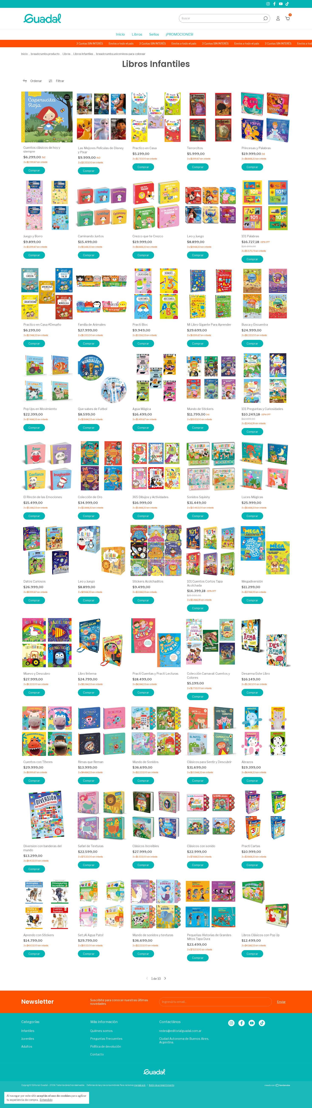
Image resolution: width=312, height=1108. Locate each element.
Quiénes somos (101, 1031)
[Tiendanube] (277, 1085)
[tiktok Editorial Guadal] (287, 4)
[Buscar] (265, 18)
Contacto (97, 1054)
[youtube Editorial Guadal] (281, 4)
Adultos (26, 1046)
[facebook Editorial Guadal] (275, 4)
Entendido (46, 1099)
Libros (137, 34)
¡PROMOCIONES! (179, 34)
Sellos (154, 34)
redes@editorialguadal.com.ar (180, 1031)
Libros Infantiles (83, 54)
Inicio (120, 34)
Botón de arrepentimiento (161, 1085)
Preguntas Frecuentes (106, 1038)
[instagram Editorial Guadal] (268, 4)
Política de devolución (105, 1046)
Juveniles (27, 1038)
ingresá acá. (140, 1085)
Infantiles (27, 1031)
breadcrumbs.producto (45, 54)
